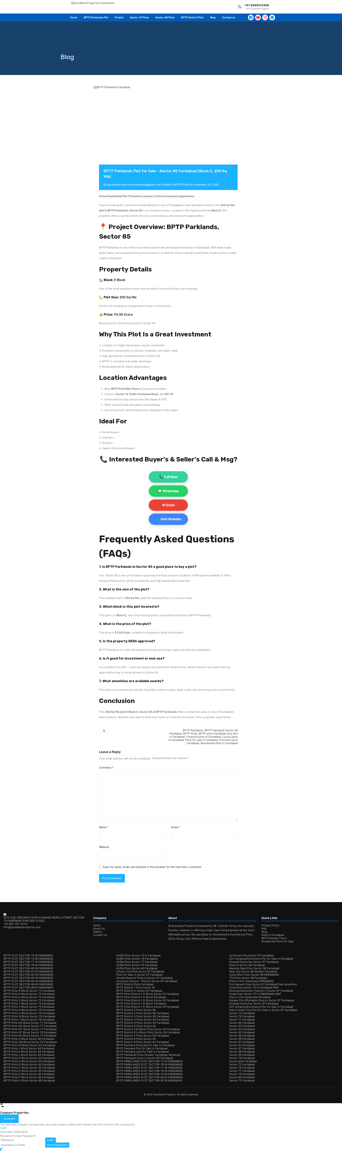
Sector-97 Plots (139, 17)
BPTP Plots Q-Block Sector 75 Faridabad (29, 997)
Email (175, 827)
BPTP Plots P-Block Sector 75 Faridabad (29, 994)
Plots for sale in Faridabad (201, 740)
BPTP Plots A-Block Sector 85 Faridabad (29, 1061)
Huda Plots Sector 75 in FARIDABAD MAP (255, 994)
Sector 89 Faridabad (242, 1038)
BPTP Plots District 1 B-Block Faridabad (141, 1003)
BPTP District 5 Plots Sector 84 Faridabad (142, 1035)
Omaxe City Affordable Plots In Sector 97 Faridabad (261, 1000)
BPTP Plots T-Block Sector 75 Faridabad (29, 1003)
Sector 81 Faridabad (241, 1042)
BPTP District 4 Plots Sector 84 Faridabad (142, 1022)
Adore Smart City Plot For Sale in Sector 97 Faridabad (263, 1010)
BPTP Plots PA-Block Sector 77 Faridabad (30, 1022)
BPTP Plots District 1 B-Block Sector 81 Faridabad (147, 1000)
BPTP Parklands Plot (96, 17)
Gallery (97, 931)
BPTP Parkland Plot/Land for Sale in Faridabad (145, 1045)
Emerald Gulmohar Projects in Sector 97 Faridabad (261, 990)
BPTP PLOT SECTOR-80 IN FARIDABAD (28, 968)
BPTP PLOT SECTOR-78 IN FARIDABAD (28, 965)
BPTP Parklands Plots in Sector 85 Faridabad (144, 1058)
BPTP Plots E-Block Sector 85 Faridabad (29, 1074)
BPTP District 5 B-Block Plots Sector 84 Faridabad (148, 1029)
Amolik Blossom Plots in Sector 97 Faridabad (144, 978)
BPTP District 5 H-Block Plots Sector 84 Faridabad (148, 1032)
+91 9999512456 (256, 5)
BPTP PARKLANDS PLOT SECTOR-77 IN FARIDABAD (149, 1067)
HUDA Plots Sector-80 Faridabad (136, 968)
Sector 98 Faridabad (242, 1051)
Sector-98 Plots (165, 17)
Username (6, 1131)
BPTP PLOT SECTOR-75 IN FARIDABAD (28, 955)
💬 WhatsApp (168, 491)
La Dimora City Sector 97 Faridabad (251, 955)
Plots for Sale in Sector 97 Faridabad (139, 974)
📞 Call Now (168, 477)
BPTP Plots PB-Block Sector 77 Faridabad (30, 1026)
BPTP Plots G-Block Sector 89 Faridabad (29, 1080)
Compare (9, 1118)
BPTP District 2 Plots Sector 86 (136, 1010)
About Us (99, 928)
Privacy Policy (270, 925)
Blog (213, 17)
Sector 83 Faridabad (242, 1026)
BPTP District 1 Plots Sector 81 (135, 987)
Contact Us (100, 935)
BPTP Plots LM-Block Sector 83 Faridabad (30, 1042)
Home (73, 17)
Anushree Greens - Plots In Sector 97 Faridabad (146, 981)
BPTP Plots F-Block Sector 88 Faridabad (29, 1077)
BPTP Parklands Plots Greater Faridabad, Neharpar (148, 1055)
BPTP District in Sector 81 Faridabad (139, 990)
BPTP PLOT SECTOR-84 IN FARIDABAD (28, 978)
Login (50, 1140)
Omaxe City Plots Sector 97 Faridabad (140, 971)
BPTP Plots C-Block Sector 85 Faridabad (29, 1067)
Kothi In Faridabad (272, 935)
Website (104, 847)
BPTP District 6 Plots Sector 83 (136, 1038)
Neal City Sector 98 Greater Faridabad (253, 971)
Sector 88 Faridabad (242, 1035)
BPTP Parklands (193, 730)
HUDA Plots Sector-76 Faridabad (136, 958)
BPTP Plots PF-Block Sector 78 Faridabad (30, 1032)
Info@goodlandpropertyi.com (22, 927)
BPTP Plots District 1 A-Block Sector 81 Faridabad (147, 994)
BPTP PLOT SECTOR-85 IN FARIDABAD (28, 981)
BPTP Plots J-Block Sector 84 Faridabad (29, 1048)
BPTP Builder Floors (274, 938)
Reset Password (57, 1145)
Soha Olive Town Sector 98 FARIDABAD (254, 974)
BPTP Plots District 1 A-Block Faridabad (141, 997)
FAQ (263, 928)
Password (6, 1136)
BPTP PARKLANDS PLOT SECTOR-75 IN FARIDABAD (149, 1061)
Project (119, 17)
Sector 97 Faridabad (242, 1048)
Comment (106, 767)
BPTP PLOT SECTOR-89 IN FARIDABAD (28, 987)
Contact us (228, 17)
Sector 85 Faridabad (242, 1032)
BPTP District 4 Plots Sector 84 (136, 1026)
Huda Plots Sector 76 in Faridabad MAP (254, 987)
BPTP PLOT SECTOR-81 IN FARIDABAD (28, 971)
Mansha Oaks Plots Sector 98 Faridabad (254, 968)
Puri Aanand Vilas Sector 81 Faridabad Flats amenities (263, 984)
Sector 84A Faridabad (243, 1061)
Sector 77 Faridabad (242, 1019)
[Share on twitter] (104, 730)
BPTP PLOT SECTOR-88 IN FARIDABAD (28, 984)
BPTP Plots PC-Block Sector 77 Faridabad (30, 1029)
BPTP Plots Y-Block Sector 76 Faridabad (29, 1019)
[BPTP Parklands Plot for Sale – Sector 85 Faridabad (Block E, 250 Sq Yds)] (168, 130)
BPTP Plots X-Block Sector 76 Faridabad (29, 1010)
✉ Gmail (168, 505)
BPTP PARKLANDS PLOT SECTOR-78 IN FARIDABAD (149, 1071)
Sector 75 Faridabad (242, 1013)
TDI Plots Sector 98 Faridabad (248, 978)
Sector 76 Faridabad (242, 1016)
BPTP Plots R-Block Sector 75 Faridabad (29, 990)
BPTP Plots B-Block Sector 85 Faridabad (29, 1064)
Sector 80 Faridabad (242, 1022)
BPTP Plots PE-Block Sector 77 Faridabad (30, 1035)
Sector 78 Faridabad (242, 1058)
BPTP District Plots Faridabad (135, 984)
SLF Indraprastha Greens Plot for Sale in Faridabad (261, 958)
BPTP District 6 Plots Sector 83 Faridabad (142, 1042)
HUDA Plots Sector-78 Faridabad (136, 965)
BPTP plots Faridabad (212, 733)
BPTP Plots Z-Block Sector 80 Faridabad (29, 1038)
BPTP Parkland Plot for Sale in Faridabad (142, 1048)
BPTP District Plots (192, 17)
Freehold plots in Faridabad (203, 736)
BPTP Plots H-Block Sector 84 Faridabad (29, 1058)
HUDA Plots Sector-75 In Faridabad (138, 955)
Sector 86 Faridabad (242, 1055)
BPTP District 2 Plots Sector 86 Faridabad (142, 1013)
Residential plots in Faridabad (219, 743)
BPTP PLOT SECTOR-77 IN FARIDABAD (28, 962)
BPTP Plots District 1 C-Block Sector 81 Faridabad (147, 1006)
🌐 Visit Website (168, 519)
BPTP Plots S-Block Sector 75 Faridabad (29, 1000)
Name (103, 827)
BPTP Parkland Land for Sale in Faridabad (142, 1051)
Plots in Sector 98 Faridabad (247, 965)
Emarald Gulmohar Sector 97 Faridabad (254, 962)
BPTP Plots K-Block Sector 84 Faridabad (29, 1051)
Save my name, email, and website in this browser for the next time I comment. (152, 867)
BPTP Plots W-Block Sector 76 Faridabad (29, 1016)
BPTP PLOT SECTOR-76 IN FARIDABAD (28, 958)
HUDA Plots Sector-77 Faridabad (136, 962)
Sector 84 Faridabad (242, 1029)
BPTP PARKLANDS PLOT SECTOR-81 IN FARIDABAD (149, 1080)
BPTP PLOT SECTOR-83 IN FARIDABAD (28, 974)
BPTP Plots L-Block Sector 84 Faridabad (29, 1055)
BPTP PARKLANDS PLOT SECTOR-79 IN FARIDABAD (149, 1074)
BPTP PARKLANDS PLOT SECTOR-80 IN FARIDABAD (149, 1077)
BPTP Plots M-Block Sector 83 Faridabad (29, 1045)
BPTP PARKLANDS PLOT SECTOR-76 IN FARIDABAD (149, 1064)
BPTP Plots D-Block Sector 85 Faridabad (29, 1071)
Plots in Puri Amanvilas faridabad (250, 997)
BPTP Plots (181, 184)
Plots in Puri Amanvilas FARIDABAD (251, 981)
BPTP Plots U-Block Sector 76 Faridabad (29, 1013)
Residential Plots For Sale (277, 941)
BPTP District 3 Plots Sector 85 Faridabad (142, 1016)
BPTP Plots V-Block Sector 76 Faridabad (29, 1006)
